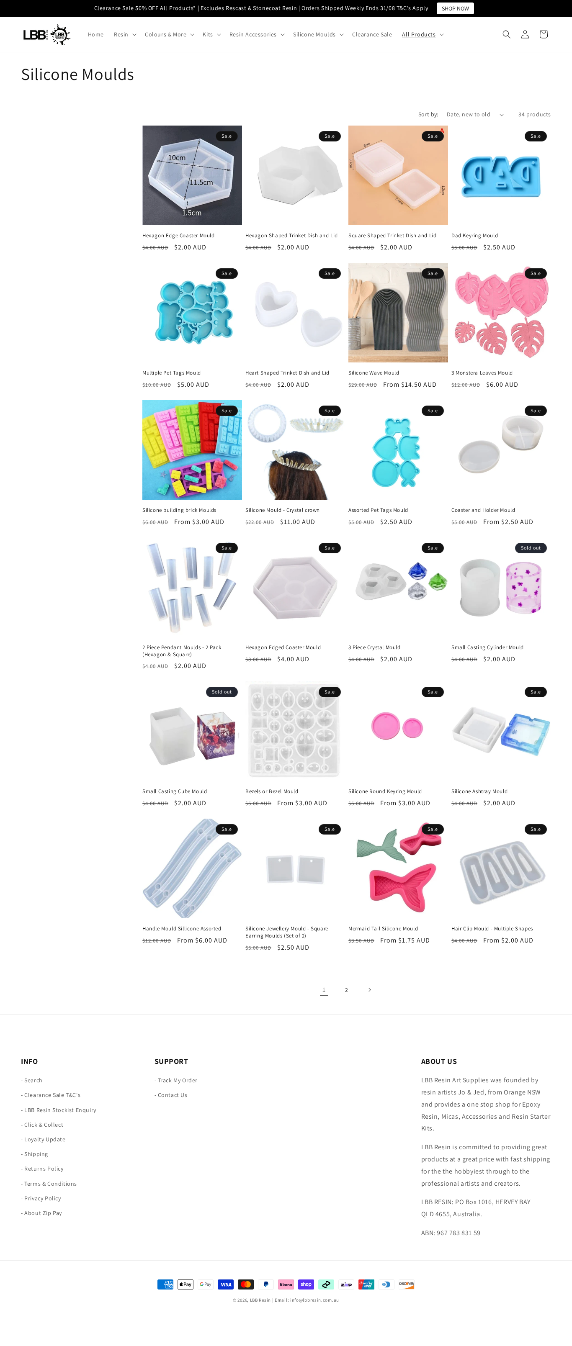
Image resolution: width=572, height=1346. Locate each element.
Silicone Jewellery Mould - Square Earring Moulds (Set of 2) (286, 932)
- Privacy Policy (41, 1198)
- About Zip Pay (41, 1213)
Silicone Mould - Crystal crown (282, 510)
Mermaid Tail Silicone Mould (383, 928)
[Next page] (369, 990)
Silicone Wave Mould (373, 373)
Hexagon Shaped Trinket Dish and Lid (291, 235)
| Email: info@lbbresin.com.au (305, 1300)
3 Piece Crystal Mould (374, 647)
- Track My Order (176, 1080)
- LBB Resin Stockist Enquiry (58, 1110)
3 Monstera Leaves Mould (482, 373)
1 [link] (324, 989)
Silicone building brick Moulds (179, 510)
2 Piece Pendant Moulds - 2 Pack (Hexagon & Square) (182, 651)
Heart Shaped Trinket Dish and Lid (287, 373)
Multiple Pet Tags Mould (171, 373)
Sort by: (428, 114)
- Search (32, 1080)
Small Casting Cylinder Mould (487, 647)
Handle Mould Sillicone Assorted (182, 928)
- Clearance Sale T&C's (50, 1095)
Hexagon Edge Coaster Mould (178, 235)
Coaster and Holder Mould (483, 510)
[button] (124, 34)
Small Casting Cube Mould (174, 791)
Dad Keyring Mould (474, 235)
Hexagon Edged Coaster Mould (283, 647)
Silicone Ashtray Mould (479, 791)
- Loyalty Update (43, 1139)
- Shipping (34, 1154)
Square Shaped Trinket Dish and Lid (392, 235)
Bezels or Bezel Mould (272, 791)
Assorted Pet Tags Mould (378, 510)
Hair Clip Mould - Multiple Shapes (492, 928)
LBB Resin (260, 1300)
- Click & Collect (42, 1124)
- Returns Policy (42, 1169)
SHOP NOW (455, 8)
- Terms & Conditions (49, 1183)
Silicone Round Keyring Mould (385, 791)
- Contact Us (171, 1095)
